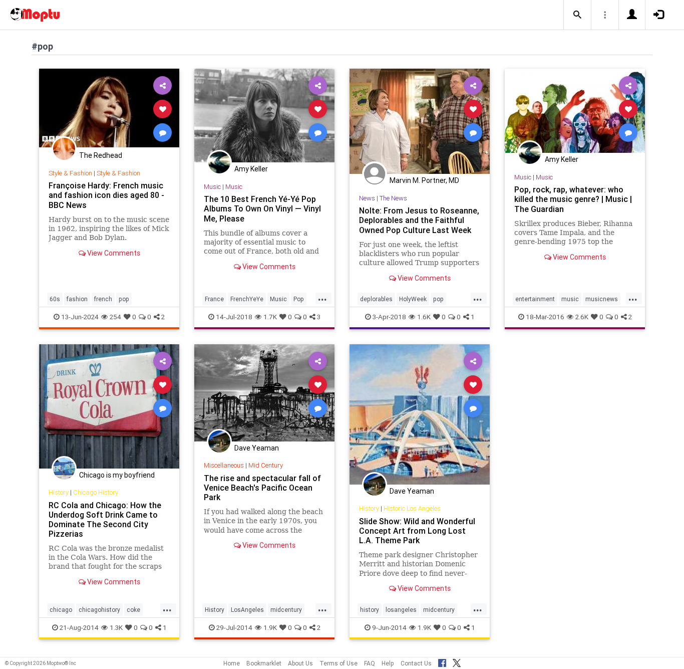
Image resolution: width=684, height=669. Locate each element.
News (367, 198)
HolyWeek (413, 299)
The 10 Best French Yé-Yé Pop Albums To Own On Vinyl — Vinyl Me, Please (262, 208)
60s (55, 299)
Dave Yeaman (256, 448)
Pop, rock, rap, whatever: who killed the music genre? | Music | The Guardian (573, 198)
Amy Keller (251, 168)
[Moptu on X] (457, 661)
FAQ (369, 663)
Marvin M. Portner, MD (424, 180)
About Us (300, 663)
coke (133, 609)
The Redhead (100, 155)
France (214, 299)
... (322, 298)
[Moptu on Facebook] (442, 661)
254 (115, 316)
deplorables (376, 299)
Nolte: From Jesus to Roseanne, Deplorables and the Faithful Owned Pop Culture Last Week (419, 220)
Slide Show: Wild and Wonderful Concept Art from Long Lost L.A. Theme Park (417, 530)
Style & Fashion (70, 173)
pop (124, 299)
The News (393, 198)
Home (231, 663)
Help (388, 663)
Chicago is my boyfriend (117, 475)
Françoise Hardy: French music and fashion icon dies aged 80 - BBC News (106, 194)
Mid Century (265, 465)
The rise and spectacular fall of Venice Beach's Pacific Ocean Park (262, 487)
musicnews (601, 299)
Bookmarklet (263, 663)
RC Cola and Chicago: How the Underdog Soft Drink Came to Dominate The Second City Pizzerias (105, 519)
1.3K (116, 627)
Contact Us (416, 663)
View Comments (113, 253)
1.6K (424, 316)
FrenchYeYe (246, 299)
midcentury (286, 609)
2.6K (581, 316)
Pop (298, 299)
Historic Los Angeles (412, 508)
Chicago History (95, 492)
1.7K (270, 316)
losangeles (401, 609)
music (570, 299)
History (59, 492)
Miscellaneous (224, 465)
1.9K (270, 627)
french (103, 299)
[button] (577, 15)
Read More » (109, 108)
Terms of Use (338, 663)
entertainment (535, 299)
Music (212, 186)
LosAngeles (247, 609)
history (369, 609)
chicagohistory (99, 609)
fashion (77, 299)
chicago (61, 609)
